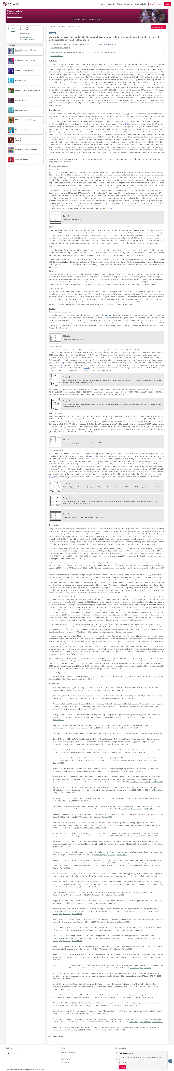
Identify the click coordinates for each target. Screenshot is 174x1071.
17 (84, 134)
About (103, 4)
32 (51, 571)
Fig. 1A (64, 357)
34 (51, 577)
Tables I (108, 315)
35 (71, 577)
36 (153, 599)
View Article (97, 690)
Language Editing (141, 4)
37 (131, 607)
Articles (119, 4)
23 (94, 185)
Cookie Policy (135, 1060)
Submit (167, 4)
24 (142, 282)
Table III (78, 419)
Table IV (92, 456)
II (114, 315)
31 (59, 548)
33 (149, 575)
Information (128, 4)
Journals (111, 4)
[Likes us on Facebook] (18, 1053)
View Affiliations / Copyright (60, 48)
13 (143, 129)
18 (51, 139)
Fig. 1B (64, 363)
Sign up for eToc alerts (26, 37)
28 (154, 544)
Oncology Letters (14, 11)
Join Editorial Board (13, 13)
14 (81, 134)
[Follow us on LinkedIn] (13, 1053)
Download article (158, 27)
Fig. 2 (121, 394)
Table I (110, 208)
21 (109, 150)
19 (96, 142)
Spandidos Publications (68, 1052)
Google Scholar (108, 690)
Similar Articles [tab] (74, 27)
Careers (63, 1056)
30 (156, 544)
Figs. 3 (51, 477)
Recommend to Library (27, 39)
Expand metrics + (56, 56)
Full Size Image (24, 33)
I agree (123, 1067)
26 (93, 542)
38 (133, 607)
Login (151, 4)
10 (128, 124)
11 (160, 127)
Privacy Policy (123, 1062)
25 (144, 282)
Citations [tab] (62, 27)
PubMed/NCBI (120, 690)
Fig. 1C (86, 368)
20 (82, 147)
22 (51, 180)
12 (162, 127)
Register (159, 4)
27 (95, 542)
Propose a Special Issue (14, 17)
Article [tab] (53, 27)
